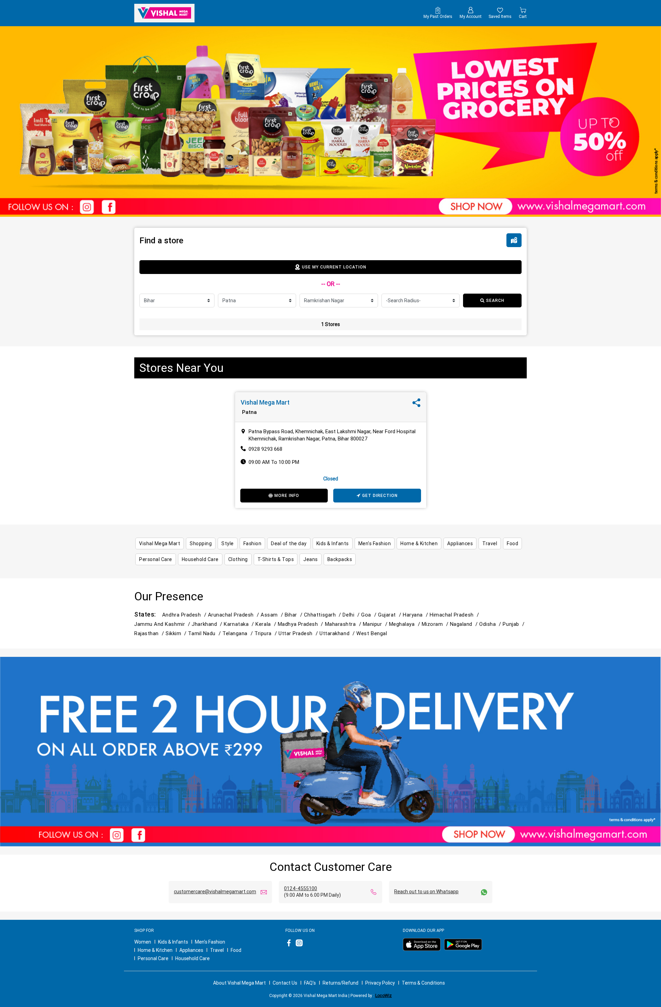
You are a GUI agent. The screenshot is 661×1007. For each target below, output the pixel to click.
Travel (217, 950)
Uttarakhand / (337, 633)
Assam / (273, 614)
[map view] (514, 240)
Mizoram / (436, 624)
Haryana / (416, 614)
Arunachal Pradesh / (234, 614)
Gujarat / (390, 614)
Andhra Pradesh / (185, 614)
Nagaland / (464, 624)
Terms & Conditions (423, 983)
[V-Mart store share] (416, 404)
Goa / (369, 614)
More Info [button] (286, 495)
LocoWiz (383, 995)
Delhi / (352, 614)
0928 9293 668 (265, 449)
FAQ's (310, 983)
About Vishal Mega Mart (239, 983)
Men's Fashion (210, 942)
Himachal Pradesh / (455, 614)
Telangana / (238, 633)
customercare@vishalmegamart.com (215, 891)
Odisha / (491, 624)
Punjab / (514, 624)
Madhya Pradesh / (301, 624)
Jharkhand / (208, 624)
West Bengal (371, 633)
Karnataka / (239, 624)
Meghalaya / (405, 624)
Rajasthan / (150, 633)
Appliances (191, 950)
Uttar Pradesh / (299, 633)
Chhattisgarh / (323, 614)
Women (142, 942)
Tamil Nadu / (205, 633)
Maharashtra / (344, 624)
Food (236, 950)
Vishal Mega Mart (265, 402)
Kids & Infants (173, 942)
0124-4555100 (300, 888)
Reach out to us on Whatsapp (426, 891)
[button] (49, 121)
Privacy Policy (380, 983)
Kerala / (266, 624)
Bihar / (294, 614)
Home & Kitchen (155, 950)
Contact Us (285, 983)
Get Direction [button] (380, 495)
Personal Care (153, 958)
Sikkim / (177, 633)
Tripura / (266, 633)
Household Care (192, 958)
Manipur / (376, 624)
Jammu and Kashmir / (163, 624)
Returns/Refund (340, 983)
